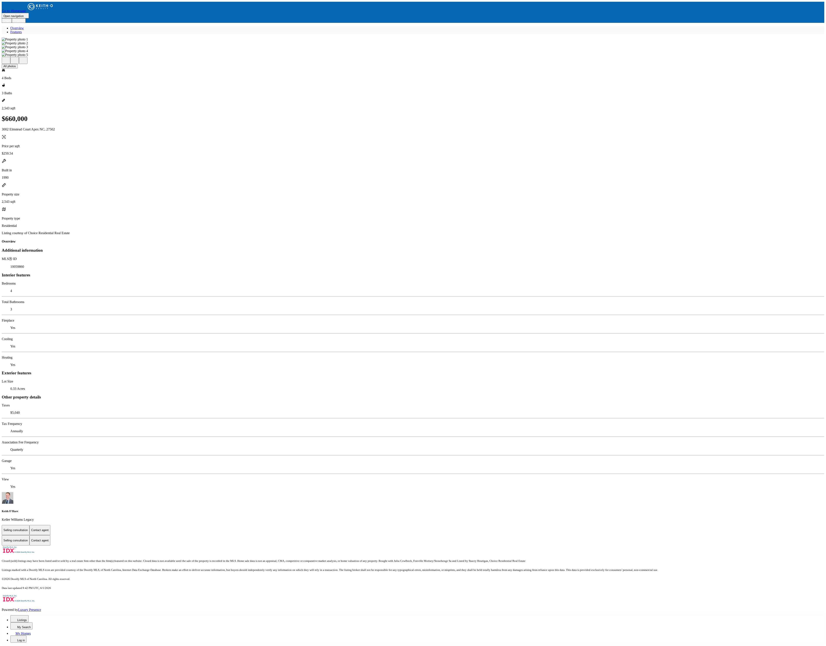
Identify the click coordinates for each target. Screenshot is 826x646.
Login (6, 20)
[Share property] (23, 60)
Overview (17, 28)
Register (19, 20)
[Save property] (14, 60)
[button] (413, 39)
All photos (9, 66)
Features (16, 32)
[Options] (6, 60)
